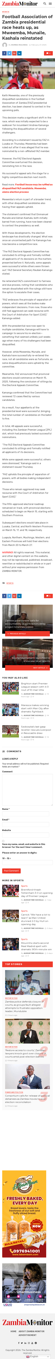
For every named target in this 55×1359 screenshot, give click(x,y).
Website (6, 830)
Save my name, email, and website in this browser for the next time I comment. (23, 845)
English (34, 1356)
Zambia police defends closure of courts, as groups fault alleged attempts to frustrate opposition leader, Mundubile (24, 1006)
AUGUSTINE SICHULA (34, 694)
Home (13, 1331)
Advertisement (28, 1335)
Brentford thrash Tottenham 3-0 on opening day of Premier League (37, 892)
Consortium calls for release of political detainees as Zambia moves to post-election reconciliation (27, 1098)
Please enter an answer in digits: (19, 853)
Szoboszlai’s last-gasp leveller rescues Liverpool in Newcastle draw (36, 729)
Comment (7, 771)
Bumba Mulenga (19, 45)
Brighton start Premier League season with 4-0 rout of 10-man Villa (35, 686)
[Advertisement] (27, 1137)
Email (5, 820)
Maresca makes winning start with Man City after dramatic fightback (35, 708)
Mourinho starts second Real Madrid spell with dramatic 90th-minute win (36, 946)
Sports (5, 11)
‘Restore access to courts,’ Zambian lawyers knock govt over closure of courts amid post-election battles (25, 1053)
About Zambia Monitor (31, 1331)
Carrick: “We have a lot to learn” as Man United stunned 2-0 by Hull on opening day (35, 919)
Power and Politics (14, 1092)
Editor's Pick (11, 998)
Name (6, 809)
